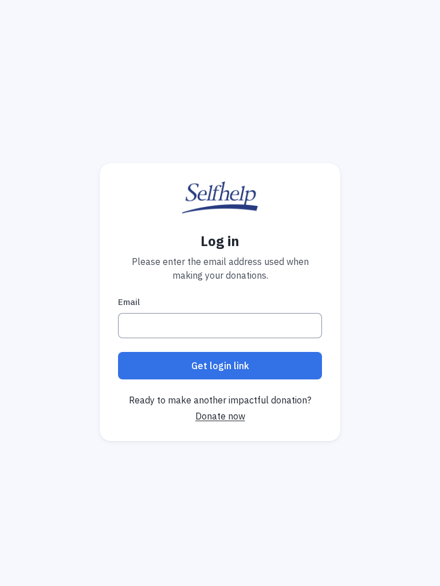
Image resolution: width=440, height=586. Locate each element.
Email (129, 301)
